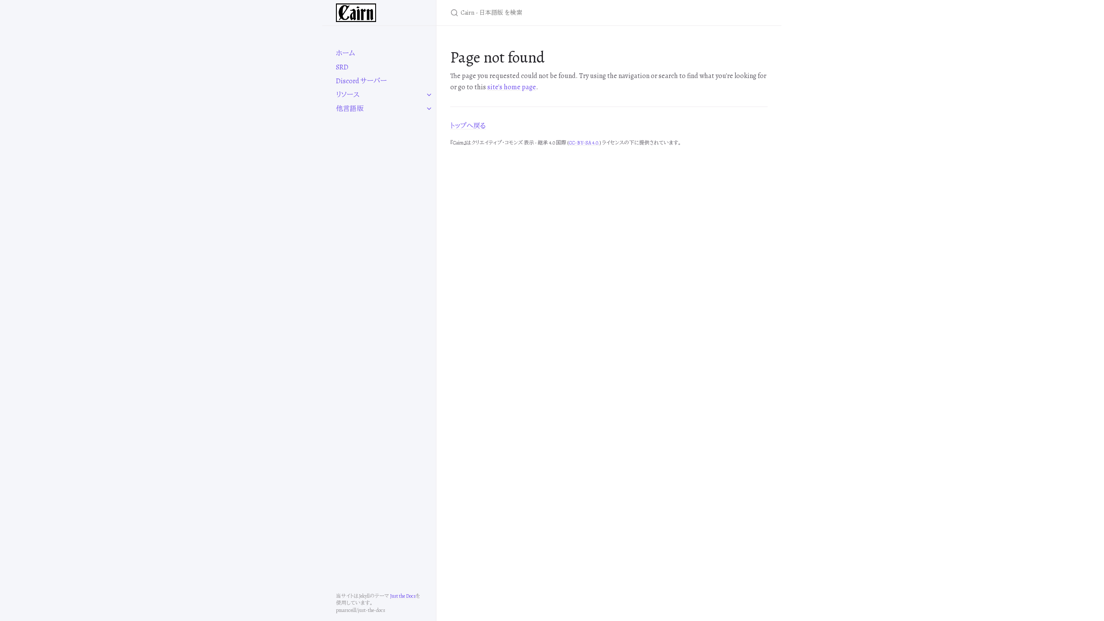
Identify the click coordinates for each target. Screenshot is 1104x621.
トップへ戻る (468, 126)
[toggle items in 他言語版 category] (429, 109)
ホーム (345, 53)
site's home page (511, 87)
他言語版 (350, 108)
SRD (342, 67)
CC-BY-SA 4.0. (584, 142)
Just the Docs (403, 596)
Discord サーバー (361, 81)
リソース (348, 95)
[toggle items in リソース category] (429, 95)
